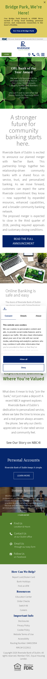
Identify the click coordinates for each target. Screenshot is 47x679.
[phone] (34, 55)
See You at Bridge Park (23, 31)
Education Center (23, 596)
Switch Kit (23, 605)
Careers (23, 610)
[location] (29, 55)
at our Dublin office (23, 535)
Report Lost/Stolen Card (23, 577)
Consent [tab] (8, 316)
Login (6, 54)
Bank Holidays (23, 581)
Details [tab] (23, 316)
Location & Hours (22, 525)
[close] (44, 2)
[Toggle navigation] (42, 54)
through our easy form (24, 545)
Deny (23, 368)
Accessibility (23, 638)
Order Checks (23, 601)
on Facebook (20, 555)
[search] (38, 55)
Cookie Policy (23, 630)
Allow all (23, 359)
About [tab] (38, 316)
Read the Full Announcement (23, 241)
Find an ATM (23, 586)
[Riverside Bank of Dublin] (23, 46)
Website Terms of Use (24, 634)
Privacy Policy (23, 625)
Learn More (23, 475)
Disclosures (23, 621)
